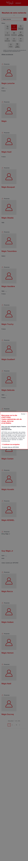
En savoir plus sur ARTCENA (10, 447)
